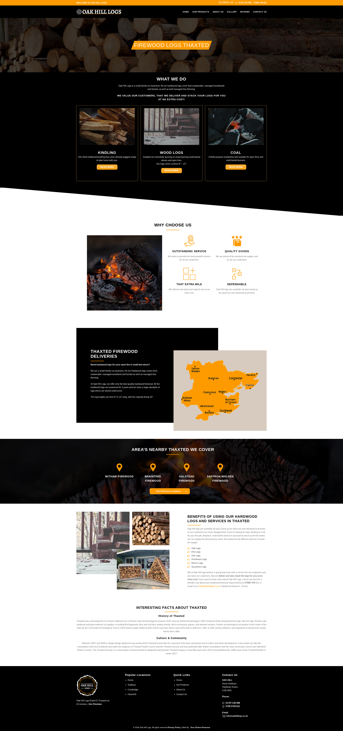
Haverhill (132, 694)
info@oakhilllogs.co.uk (209, 586)
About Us (218, 12)
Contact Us (260, 12)
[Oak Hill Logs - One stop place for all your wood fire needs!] (99, 12)
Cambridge (133, 689)
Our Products (200, 12)
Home (186, 12)
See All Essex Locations (168, 491)
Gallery (232, 12)
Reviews (245, 12)
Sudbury (132, 685)
